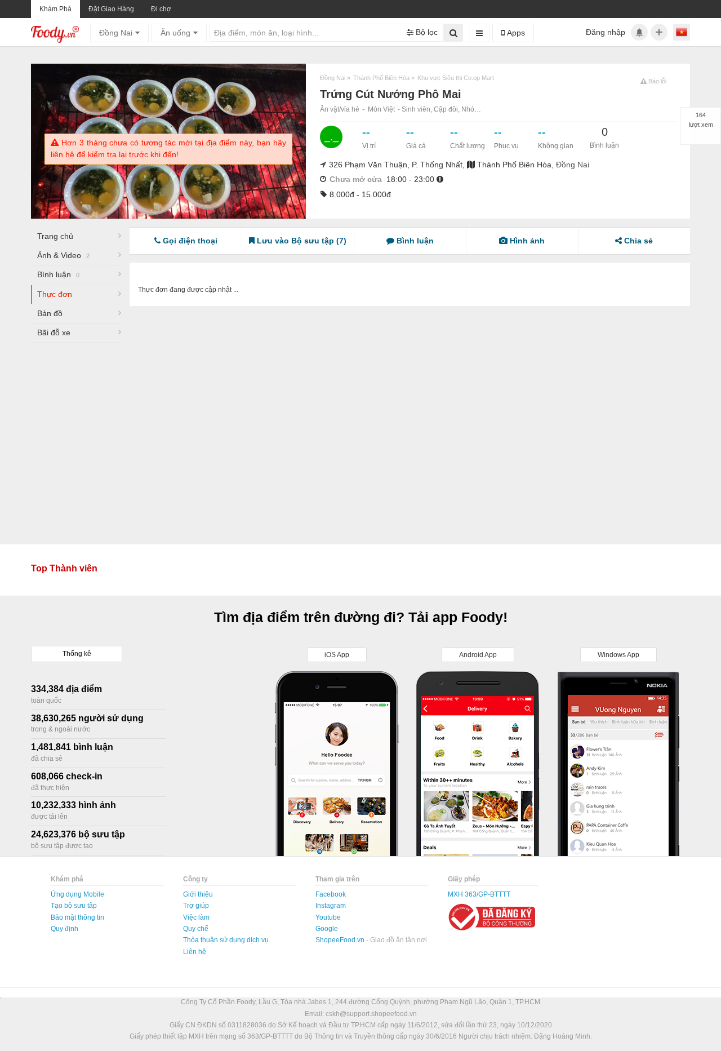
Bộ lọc (425, 32)
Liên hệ (194, 952)
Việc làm (196, 917)
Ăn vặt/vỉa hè (339, 109)
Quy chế (195, 929)
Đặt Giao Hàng (111, 9)
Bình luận (58, 274)
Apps (515, 32)
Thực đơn (54, 294)
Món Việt (381, 109)
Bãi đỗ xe (53, 332)
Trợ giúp (196, 906)
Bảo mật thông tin (77, 917)
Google (326, 929)
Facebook (330, 894)
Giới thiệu (198, 894)
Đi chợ (161, 9)
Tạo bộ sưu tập (74, 906)
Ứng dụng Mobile (77, 894)
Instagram (330, 906)
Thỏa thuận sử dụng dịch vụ (226, 940)
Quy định (64, 929)
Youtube (328, 917)
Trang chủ (55, 236)
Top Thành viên (64, 568)
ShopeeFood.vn (340, 940)
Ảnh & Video (63, 255)
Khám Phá (55, 9)
